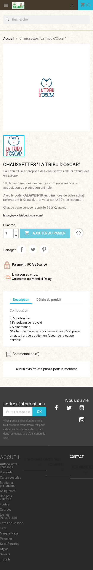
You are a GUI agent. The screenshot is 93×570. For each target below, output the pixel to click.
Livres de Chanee (11, 523)
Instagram (81, 419)
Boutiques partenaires (7, 484)
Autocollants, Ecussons (9, 466)
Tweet (33, 249)
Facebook (56, 407)
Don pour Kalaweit (6, 498)
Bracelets (6, 472)
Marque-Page (9, 533)
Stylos (4, 549)
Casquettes (8, 491)
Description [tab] (21, 299)
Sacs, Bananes (9, 544)
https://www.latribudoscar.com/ (23, 215)
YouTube (81, 407)
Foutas (4, 504)
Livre (3, 528)
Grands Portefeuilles (9, 516)
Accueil (10, 457)
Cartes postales (10, 477)
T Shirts (5, 559)
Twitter (69, 407)
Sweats (5, 554)
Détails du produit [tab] (48, 299)
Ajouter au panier (44, 233)
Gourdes (5, 509)
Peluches (6, 538)
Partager (21, 249)
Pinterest (44, 249)
